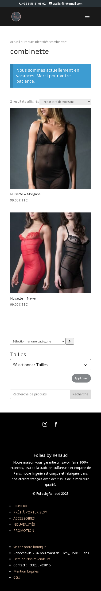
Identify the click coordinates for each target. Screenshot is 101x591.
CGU (16, 577)
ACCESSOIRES (24, 518)
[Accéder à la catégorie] (69, 341)
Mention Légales (26, 571)
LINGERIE (20, 506)
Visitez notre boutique (30, 547)
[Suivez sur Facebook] (56, 424)
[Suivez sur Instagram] (45, 424)
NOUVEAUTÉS (24, 524)
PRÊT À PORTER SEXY (30, 512)
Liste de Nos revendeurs (31, 559)
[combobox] (51, 364)
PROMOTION (23, 530)
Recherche (80, 394)
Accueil (15, 42)
